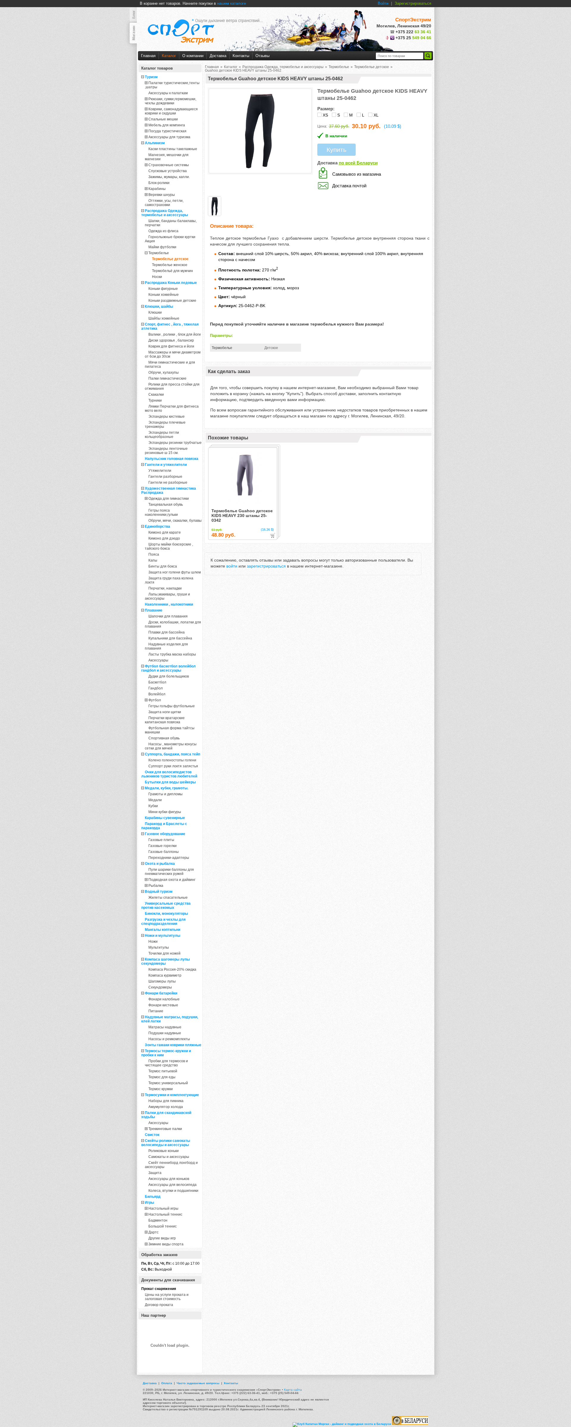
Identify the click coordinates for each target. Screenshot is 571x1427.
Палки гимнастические (167, 378)
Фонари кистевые (163, 1005)
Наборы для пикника (165, 1101)
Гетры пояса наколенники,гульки (161, 512)
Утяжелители (159, 471)
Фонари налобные (164, 999)
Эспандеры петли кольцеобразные (162, 434)
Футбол (154, 700)
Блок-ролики (159, 183)
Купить (336, 149)
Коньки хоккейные (163, 295)
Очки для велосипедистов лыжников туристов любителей (169, 774)
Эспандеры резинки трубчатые (175, 443)
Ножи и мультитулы (162, 935)
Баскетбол (157, 682)
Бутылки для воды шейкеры (170, 782)
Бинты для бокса (162, 566)
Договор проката (159, 1305)
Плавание (153, 610)
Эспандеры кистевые (166, 416)
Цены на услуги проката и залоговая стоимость (167, 1297)
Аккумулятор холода (165, 1107)
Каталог (169, 56)
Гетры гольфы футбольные (171, 706)
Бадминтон (157, 1220)
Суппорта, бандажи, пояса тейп (172, 754)
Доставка (218, 56)
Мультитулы (158, 947)
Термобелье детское (170, 259)
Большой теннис (162, 1226)
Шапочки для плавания (168, 616)
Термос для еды (161, 1077)
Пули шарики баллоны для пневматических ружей (169, 871)
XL (376, 115)
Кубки (153, 806)
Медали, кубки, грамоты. (166, 788)
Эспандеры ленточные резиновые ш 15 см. (166, 451)
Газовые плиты (161, 840)
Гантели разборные (165, 476)
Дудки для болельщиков (168, 676)
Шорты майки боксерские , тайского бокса (169, 546)
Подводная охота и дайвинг (171, 880)
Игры (149, 1202)
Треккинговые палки (165, 1129)
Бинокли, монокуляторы (166, 913)
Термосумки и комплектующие (172, 1095)
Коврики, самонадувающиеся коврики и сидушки (171, 111)
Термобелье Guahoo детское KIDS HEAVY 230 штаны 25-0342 (242, 515)
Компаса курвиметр (164, 975)
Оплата (166, 1383)
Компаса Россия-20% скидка (172, 969)
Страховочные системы (168, 165)
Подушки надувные (164, 1033)
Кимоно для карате (164, 532)
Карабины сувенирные (165, 818)
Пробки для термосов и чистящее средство (166, 1063)
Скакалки (156, 394)
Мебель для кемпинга (166, 125)
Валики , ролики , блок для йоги (174, 334)
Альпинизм (155, 143)
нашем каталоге (231, 3)
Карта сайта (293, 1389)
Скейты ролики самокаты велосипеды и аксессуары (165, 1143)
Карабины (157, 189)
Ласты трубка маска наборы (172, 654)
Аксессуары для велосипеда (172, 1185)
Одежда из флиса (163, 231)
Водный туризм (158, 891)
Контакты (241, 56)
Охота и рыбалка (160, 864)
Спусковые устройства (167, 171)
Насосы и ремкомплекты (169, 1039)
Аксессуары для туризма (169, 137)
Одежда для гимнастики (168, 498)
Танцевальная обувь (165, 504)
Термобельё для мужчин (172, 271)
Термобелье (158, 253)
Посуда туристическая (167, 131)
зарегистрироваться (266, 566)
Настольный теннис (165, 1214)
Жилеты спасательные (168, 897)
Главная (148, 56)
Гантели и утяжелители (166, 465)
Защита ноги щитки (164, 712)
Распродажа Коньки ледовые (171, 283)
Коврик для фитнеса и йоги (171, 346)
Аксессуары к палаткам (168, 93)
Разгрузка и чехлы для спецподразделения (163, 921)
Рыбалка (155, 886)
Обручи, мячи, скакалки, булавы (175, 520)
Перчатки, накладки (165, 588)
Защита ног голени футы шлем (174, 572)
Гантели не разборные (167, 482)
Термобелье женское (169, 265)
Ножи (153, 941)
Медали (155, 800)
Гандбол (155, 688)
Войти (383, 3)
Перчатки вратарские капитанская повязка (165, 720)
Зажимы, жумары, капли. (169, 177)
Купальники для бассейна (170, 638)
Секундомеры (160, 987)
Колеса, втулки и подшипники (173, 1191)
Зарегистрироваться (413, 3)
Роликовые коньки (163, 1151)
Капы (152, 560)
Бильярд (153, 1197)
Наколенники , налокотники (169, 604)
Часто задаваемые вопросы (198, 1383)
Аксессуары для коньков (168, 1179)
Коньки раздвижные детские (172, 300)
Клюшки (155, 312)
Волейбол (156, 694)
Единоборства (157, 526)
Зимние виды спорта (165, 1244)
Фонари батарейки (161, 993)
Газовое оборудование (165, 834)
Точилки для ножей (164, 953)
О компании (192, 56)
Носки (157, 277)
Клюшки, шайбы (159, 306)
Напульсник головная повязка (171, 459)
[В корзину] (272, 535)
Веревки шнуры (161, 195)
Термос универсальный (168, 1083)
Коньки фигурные (163, 289)
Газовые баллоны (163, 852)
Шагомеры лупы (162, 981)
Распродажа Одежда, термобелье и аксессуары (164, 213)
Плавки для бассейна (166, 632)
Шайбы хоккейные (163, 318)
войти (231, 566)
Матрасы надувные (164, 1027)
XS (325, 115)
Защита (154, 1173)
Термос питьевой (162, 1071)
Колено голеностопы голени (172, 760)
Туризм (151, 77)
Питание (155, 1011)
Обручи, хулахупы (163, 372)
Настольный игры (163, 1208)
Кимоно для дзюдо (164, 538)
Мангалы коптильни (162, 930)
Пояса (153, 554)
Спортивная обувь (164, 738)
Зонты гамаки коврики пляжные (173, 1045)
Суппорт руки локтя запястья (173, 766)
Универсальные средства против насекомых (166, 905)
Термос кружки (160, 1089)
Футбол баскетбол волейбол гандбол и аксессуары (168, 668)
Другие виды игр (162, 1238)
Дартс (153, 1232)
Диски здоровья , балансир (171, 340)
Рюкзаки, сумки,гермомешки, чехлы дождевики (170, 101)
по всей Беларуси (358, 162)
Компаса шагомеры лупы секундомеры (165, 961)
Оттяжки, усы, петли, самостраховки (164, 203)
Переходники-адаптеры (168, 858)
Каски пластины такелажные (172, 149)
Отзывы (262, 56)
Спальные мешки (163, 119)
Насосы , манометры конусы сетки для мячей (171, 746)
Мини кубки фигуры (164, 812)
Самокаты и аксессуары (168, 1157)
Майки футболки (162, 247)
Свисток (152, 1135)
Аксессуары (158, 660)
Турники (155, 400)
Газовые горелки (162, 846)
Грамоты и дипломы (165, 794)
